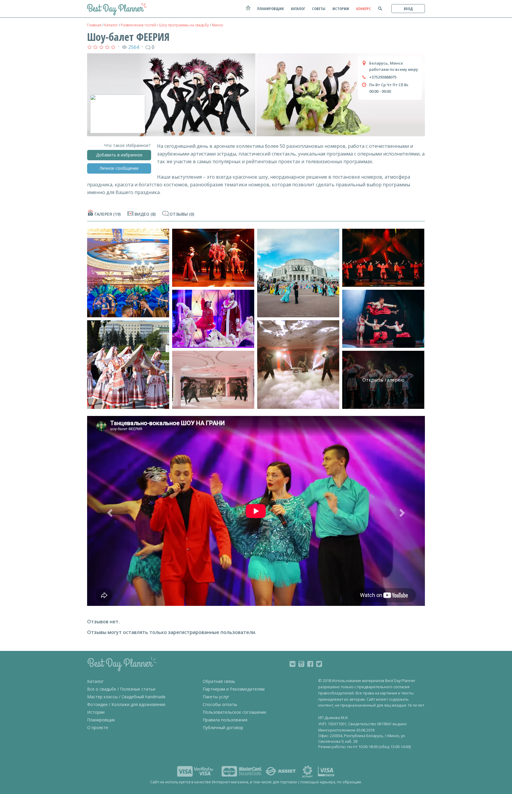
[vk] (292, 664)
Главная (94, 25)
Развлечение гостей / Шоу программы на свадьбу (165, 25)
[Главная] (247, 11)
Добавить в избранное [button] (119, 155)
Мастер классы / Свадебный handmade (126, 696)
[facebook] (310, 664)
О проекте (97, 727)
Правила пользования (225, 720)
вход (408, 8)
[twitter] (319, 664)
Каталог (111, 25)
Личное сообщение (119, 168)
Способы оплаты (220, 704)
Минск (217, 25)
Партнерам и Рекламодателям (234, 689)
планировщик (270, 8)
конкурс (363, 8)
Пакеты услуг (216, 696)
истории (340, 8)
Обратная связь (219, 681)
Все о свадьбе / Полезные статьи (121, 689)
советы (318, 8)
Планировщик (101, 720)
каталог (298, 8)
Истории (96, 712)
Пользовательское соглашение (234, 712)
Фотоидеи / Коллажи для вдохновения (126, 704)
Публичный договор (223, 727)
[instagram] (301, 664)
